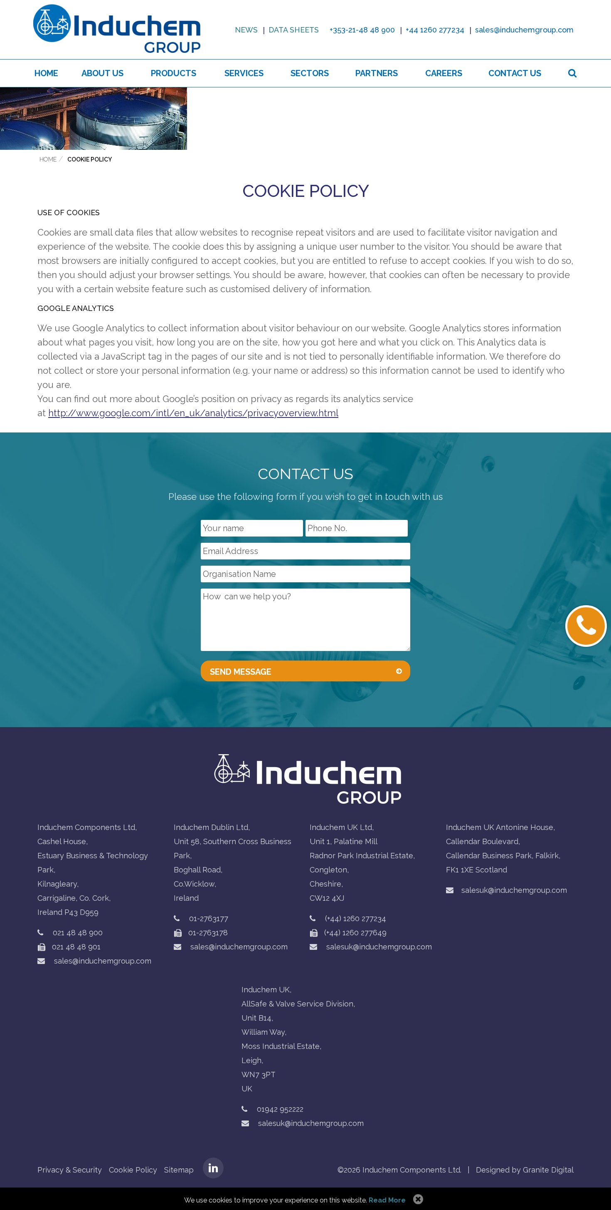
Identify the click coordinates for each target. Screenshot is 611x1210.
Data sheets (294, 29)
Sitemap (179, 1169)
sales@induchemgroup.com (101, 961)
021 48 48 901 (75, 946)
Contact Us (514, 73)
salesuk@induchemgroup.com (378, 946)
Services (244, 73)
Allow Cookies (417, 1200)
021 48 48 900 (78, 932)
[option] (305, 118)
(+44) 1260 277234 (355, 918)
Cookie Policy (89, 159)
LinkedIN (213, 1168)
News (246, 29)
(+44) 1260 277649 (354, 932)
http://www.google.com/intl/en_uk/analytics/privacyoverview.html (193, 412)
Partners (376, 73)
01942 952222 (280, 1109)
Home (46, 73)
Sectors (310, 73)
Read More (387, 1200)
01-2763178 (207, 932)
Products (173, 73)
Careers (443, 73)
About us (102, 73)
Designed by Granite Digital (525, 1169)
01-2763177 (208, 918)
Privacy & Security (69, 1169)
